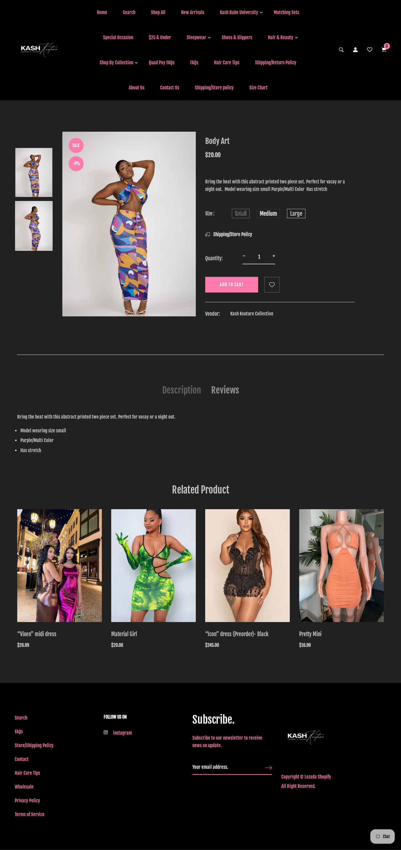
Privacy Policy (27, 801)
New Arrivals (192, 12)
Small (241, 213)
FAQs (194, 63)
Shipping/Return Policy (275, 63)
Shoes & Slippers (237, 37)
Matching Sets (286, 12)
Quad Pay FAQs (161, 63)
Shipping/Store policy (214, 88)
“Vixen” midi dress (36, 634)
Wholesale (24, 787)
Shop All (158, 12)
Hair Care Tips (226, 63)
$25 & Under (160, 37)
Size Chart (258, 88)
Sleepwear (196, 37)
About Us (136, 88)
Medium (268, 213)
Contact (22, 759)
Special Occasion (118, 37)
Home (102, 12)
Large (296, 213)
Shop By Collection (116, 63)
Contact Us (169, 88)
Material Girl (124, 634)
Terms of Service (29, 814)
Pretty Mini (310, 634)
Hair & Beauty (280, 37)
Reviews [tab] (225, 390)
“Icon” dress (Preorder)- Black (236, 634)
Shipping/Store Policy (232, 234)
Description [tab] (181, 390)
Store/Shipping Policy (34, 745)
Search (129, 12)
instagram (122, 733)
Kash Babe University (239, 12)
